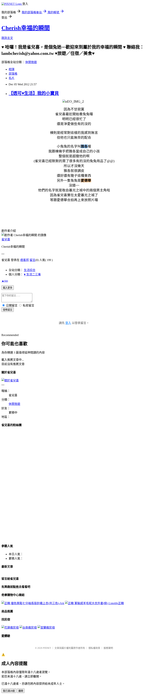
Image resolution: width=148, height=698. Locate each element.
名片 (11, 78)
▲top (4, 280)
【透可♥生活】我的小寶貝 (34, 93)
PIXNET (47, 648)
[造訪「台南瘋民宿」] (28, 627)
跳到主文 (7, 37)
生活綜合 (29, 270)
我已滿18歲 (9, 691)
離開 (20, 691)
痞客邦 (24, 260)
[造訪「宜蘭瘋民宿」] (46, 627)
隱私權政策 (94, 648)
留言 (32, 260)
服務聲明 (108, 648)
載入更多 (7, 287)
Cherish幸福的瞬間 (25, 28)
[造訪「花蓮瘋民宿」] (10, 627)
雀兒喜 (5, 239)
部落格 (13, 73)
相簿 (11, 69)
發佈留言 (7, 309)
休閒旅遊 (31, 62)
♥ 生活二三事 (32, 274)
